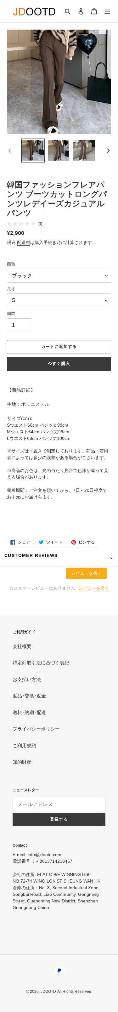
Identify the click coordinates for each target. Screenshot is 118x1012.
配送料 (23, 242)
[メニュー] (107, 11)
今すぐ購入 (59, 363)
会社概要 (22, 646)
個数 (11, 313)
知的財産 (22, 762)
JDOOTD (48, 991)
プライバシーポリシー (36, 728)
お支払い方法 (27, 679)
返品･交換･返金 (29, 695)
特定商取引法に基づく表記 (41, 662)
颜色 (11, 264)
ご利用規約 (24, 745)
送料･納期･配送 (29, 712)
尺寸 (11, 289)
